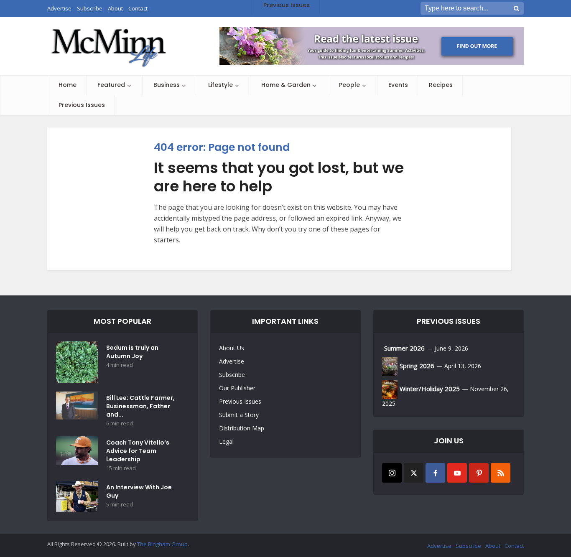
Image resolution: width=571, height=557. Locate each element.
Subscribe (232, 375)
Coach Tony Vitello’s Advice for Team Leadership (137, 450)
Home (67, 85)
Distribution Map (241, 428)
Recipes (441, 85)
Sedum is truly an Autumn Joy (132, 351)
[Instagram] (392, 473)
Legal (226, 441)
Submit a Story (239, 415)
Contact (514, 545)
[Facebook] (435, 473)
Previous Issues (82, 105)
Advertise (231, 361)
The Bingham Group (162, 544)
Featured (111, 85)
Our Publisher (237, 388)
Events (398, 85)
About (492, 545)
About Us (231, 348)
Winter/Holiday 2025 (430, 388)
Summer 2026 (404, 348)
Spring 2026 (417, 365)
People (349, 85)
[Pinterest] (479, 473)
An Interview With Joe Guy (139, 491)
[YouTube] (457, 473)
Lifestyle (220, 85)
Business (166, 85)
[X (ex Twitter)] (413, 473)
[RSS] (500, 473)
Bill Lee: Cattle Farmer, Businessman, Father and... (140, 406)
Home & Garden (286, 85)
